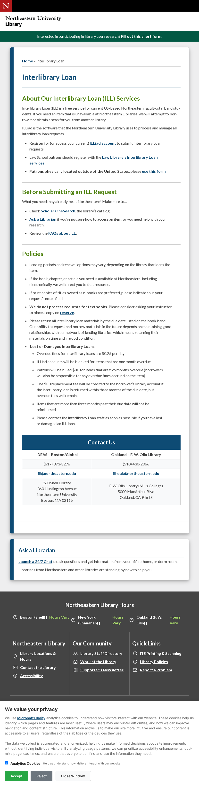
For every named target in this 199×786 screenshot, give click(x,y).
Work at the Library (98, 661)
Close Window (73, 776)
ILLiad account (103, 143)
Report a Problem (156, 669)
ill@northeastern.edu (57, 473)
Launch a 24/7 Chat (35, 561)
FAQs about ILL (62, 233)
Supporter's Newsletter (102, 669)
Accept (16, 776)
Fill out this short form (141, 36)
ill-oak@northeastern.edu (136, 473)
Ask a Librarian (42, 219)
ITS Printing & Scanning (160, 653)
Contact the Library (38, 667)
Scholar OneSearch (58, 211)
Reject (41, 776)
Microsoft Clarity (31, 718)
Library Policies (154, 661)
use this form (154, 171)
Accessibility (31, 675)
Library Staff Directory (101, 653)
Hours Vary (59, 617)
